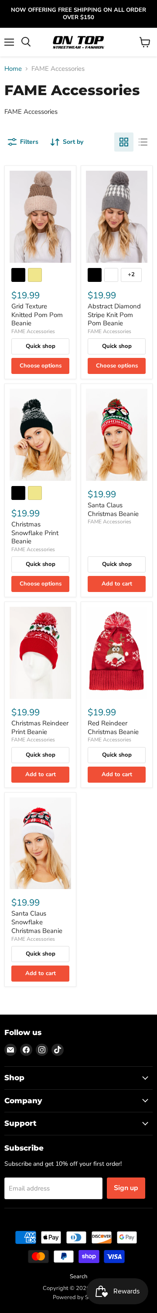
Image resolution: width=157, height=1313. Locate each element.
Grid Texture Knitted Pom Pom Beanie (37, 314)
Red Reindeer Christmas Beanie (113, 727)
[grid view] (123, 142)
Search (78, 1276)
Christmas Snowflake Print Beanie (34, 533)
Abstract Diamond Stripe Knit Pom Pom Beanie (114, 314)
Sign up (126, 1188)
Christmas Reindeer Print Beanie (39, 727)
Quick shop (40, 346)
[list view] (143, 142)
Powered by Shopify (78, 1297)
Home (13, 69)
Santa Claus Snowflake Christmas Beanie (36, 922)
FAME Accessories (33, 331)
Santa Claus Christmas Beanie (113, 509)
